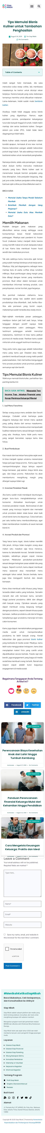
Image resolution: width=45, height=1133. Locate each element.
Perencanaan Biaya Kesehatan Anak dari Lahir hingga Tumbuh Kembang (22, 754)
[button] (39, 6)
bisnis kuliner (36, 639)
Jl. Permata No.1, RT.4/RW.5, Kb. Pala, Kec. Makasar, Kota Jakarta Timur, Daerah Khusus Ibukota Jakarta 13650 (22, 1109)
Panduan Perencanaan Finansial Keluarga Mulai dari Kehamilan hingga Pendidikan (22, 801)
